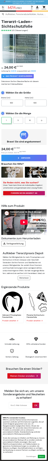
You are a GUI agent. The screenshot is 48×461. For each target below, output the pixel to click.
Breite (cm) (5, 98)
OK (35, 405)
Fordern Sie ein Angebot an (24, 193)
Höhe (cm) (29, 98)
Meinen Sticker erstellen (22, 375)
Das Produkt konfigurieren (18, 76)
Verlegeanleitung (15, 243)
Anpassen (25, 158)
